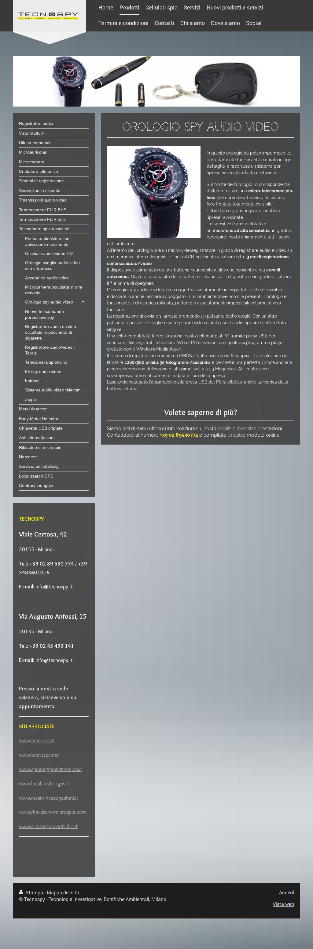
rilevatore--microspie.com (58, 812)
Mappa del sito (63, 892)
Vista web (283, 904)
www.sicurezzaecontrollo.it (48, 826)
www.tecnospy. (35, 740)
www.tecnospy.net (39, 754)
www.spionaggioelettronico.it (50, 769)
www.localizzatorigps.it (44, 783)
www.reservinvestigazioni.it (48, 797)
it (53, 740)
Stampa (34, 892)
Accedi (286, 892)
